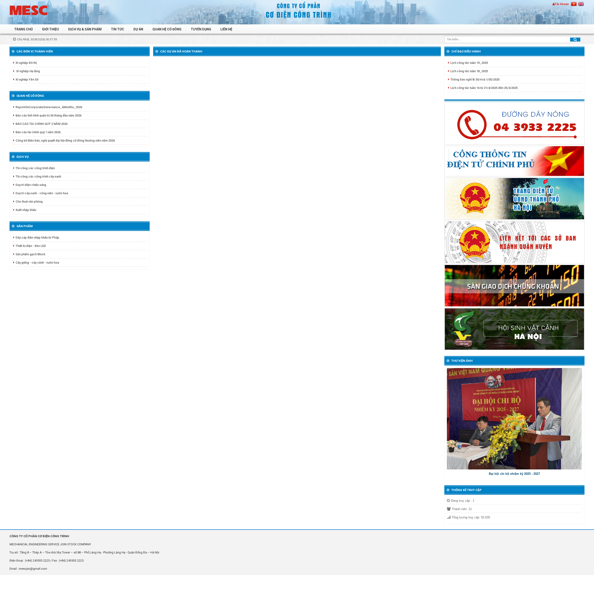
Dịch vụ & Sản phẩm (85, 29)
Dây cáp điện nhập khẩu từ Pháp (37, 237)
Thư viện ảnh (462, 360)
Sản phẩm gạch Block (30, 254)
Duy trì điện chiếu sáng (31, 185)
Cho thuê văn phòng (29, 201)
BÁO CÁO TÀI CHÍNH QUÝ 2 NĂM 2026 (42, 124)
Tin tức (117, 29)
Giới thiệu (50, 29)
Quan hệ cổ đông (166, 29)
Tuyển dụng (201, 29)
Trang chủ (23, 29)
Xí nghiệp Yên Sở (27, 79)
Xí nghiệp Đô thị (26, 63)
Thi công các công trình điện (35, 168)
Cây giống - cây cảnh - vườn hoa (37, 262)
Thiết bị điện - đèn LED (31, 246)
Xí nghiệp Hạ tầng (28, 71)
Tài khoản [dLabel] (562, 4)
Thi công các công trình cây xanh (38, 176)
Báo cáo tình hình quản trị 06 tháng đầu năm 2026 (48, 115)
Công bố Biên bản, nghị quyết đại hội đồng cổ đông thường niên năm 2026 (65, 140)
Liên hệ (226, 29)
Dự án (138, 29)
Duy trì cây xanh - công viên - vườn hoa (42, 193)
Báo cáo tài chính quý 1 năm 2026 (38, 132)
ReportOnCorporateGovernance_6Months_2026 (49, 107)
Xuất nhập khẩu (26, 210)
